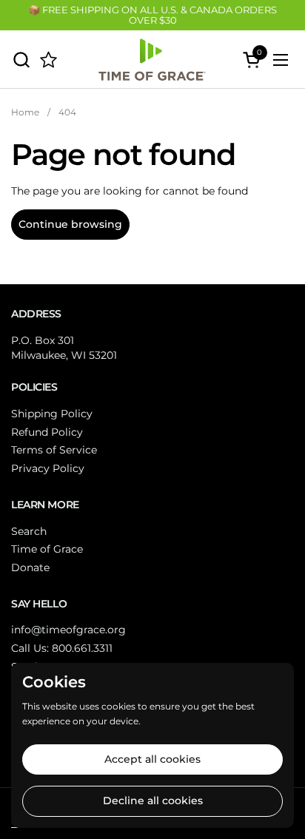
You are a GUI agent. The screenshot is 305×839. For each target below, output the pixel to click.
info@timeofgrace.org (68, 629)
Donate (30, 567)
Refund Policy (47, 432)
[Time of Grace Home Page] (48, 59)
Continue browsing (70, 224)
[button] (21, 59)
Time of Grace (47, 549)
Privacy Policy (47, 468)
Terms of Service (54, 449)
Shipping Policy (52, 413)
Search (29, 531)
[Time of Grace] (151, 59)
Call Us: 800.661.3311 (62, 648)
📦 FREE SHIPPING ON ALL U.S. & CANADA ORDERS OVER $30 (152, 15)
